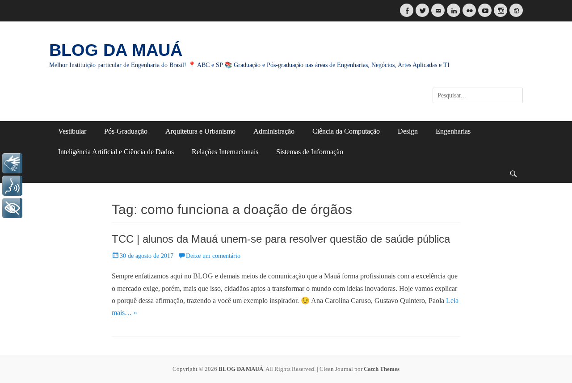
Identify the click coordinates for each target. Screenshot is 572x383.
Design (408, 131)
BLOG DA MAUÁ (115, 50)
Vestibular (72, 131)
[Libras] (12, 163)
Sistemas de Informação (309, 152)
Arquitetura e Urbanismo (200, 131)
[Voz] (12, 186)
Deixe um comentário (213, 256)
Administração (273, 131)
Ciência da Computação (346, 131)
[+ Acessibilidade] (12, 208)
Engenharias (453, 131)
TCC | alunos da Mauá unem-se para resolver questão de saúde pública (281, 239)
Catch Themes (382, 369)
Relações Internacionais (225, 152)
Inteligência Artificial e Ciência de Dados (116, 152)
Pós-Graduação (125, 131)
